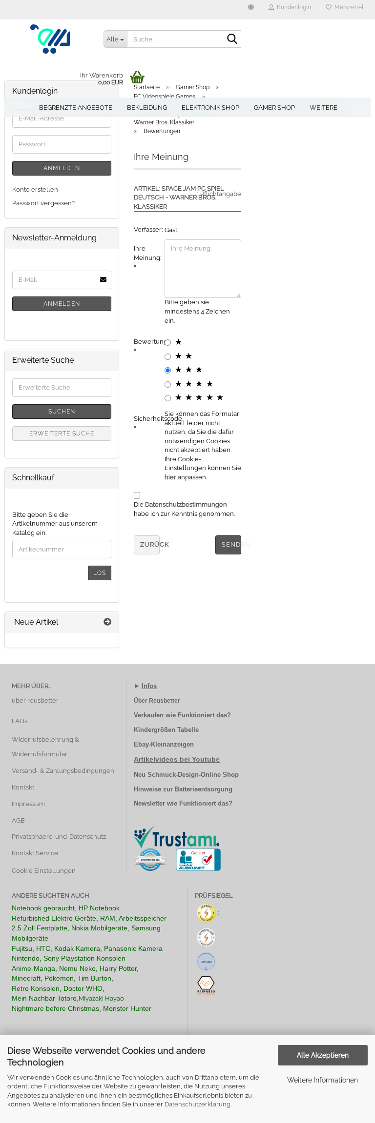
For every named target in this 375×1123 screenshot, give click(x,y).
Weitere (323, 107)
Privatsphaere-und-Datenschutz (59, 836)
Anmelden (61, 168)
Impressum (28, 804)
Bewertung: (145, 341)
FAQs (19, 721)
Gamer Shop (274, 107)
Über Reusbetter (157, 700)
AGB (18, 820)
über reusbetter (35, 700)
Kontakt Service (35, 853)
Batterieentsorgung (203, 789)
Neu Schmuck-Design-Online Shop (186, 774)
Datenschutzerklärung (197, 1104)
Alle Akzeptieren (323, 1055)
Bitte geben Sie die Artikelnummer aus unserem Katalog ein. (55, 523)
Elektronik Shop (210, 107)
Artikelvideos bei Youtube (177, 759)
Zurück (150, 544)
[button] (251, 10)
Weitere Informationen (322, 1080)
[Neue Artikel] (107, 622)
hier (170, 477)
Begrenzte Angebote (75, 107)
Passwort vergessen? (43, 203)
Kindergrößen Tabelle (166, 729)
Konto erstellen (35, 189)
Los (99, 573)
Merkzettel (347, 7)
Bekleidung (147, 107)
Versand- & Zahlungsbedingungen (63, 770)
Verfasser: (145, 229)
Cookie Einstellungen (44, 870)
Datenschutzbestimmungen (186, 504)
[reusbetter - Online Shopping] (50, 39)
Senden (231, 544)
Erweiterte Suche (61, 433)
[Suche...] (232, 39)
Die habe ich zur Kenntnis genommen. (184, 509)
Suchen (61, 411)
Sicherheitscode (145, 418)
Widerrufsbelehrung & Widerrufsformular (45, 747)
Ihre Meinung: (145, 253)
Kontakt (23, 787)
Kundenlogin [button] (292, 7)
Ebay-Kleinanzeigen (164, 744)
